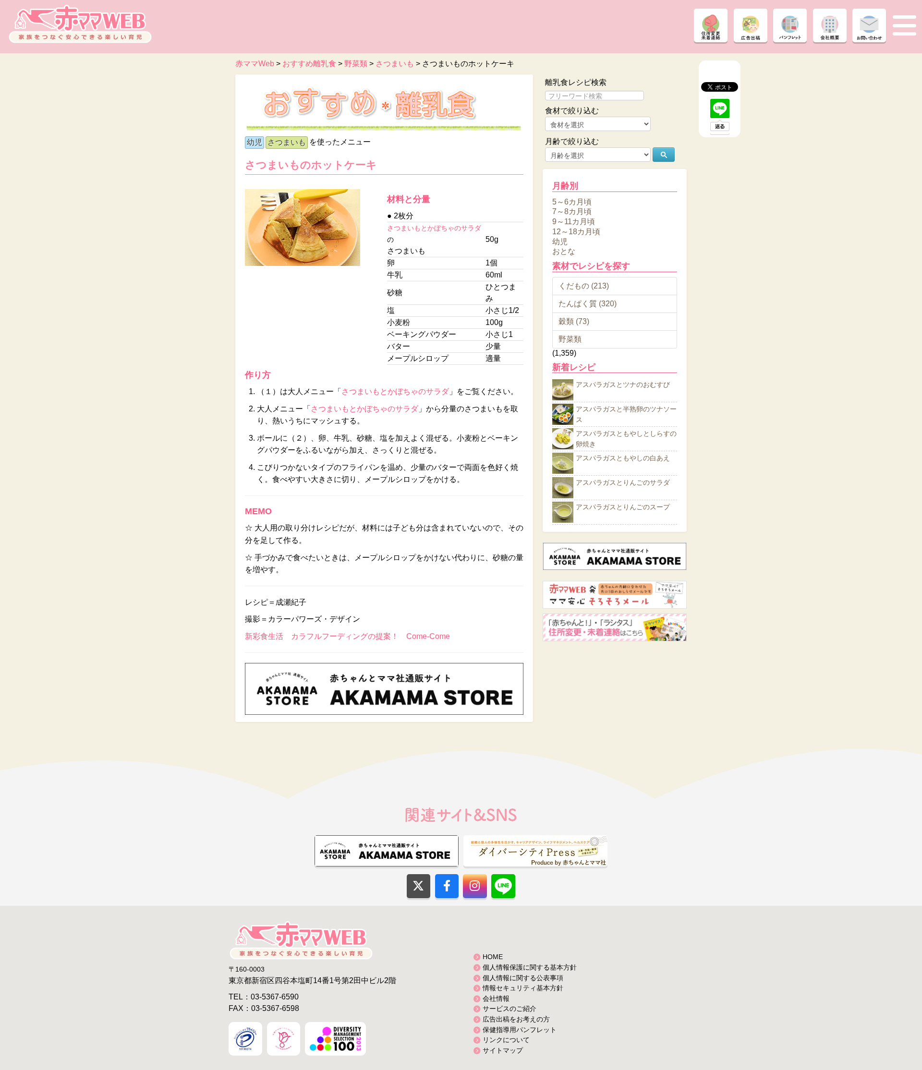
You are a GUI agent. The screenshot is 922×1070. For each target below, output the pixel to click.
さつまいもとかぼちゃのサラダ (434, 228)
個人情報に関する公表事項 (523, 978)
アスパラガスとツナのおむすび (623, 385)
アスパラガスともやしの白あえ (623, 458)
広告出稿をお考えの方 (516, 1019)
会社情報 (496, 998)
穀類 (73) (573, 321)
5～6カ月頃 (572, 201)
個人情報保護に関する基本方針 (530, 967)
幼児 (254, 142)
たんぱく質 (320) (587, 304)
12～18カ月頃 (576, 232)
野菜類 (570, 339)
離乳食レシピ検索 (576, 82)
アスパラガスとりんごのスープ (623, 507)
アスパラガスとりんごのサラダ (623, 483)
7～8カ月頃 (572, 211)
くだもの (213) (583, 286)
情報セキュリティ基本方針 (523, 988)
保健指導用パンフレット (520, 1030)
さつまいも (286, 142)
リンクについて (506, 1040)
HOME (493, 957)
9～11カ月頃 (573, 221)
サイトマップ (503, 1050)
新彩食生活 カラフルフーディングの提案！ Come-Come (347, 636)
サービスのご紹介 (509, 1008)
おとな (563, 251)
